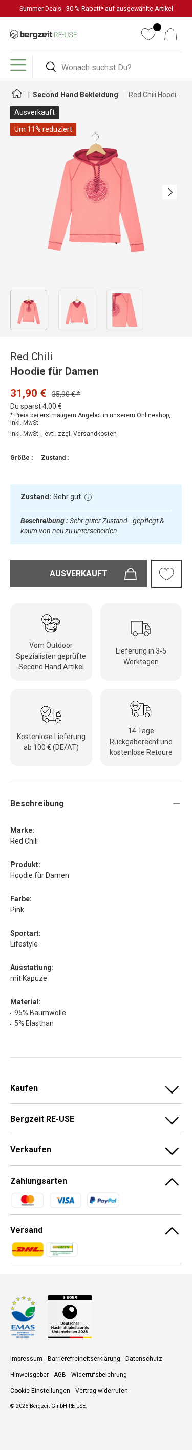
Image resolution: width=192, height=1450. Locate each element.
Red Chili (31, 356)
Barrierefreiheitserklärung (84, 1358)
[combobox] (109, 67)
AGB (60, 1374)
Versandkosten (95, 433)
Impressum (26, 1358)
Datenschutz (143, 1358)
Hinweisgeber (29, 1374)
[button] (170, 34)
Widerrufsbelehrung (99, 1374)
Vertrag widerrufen (101, 1390)
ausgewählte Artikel (144, 8)
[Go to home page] (16, 97)
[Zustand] (88, 497)
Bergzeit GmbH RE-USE (58, 1406)
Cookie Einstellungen (40, 1390)
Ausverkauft (79, 573)
